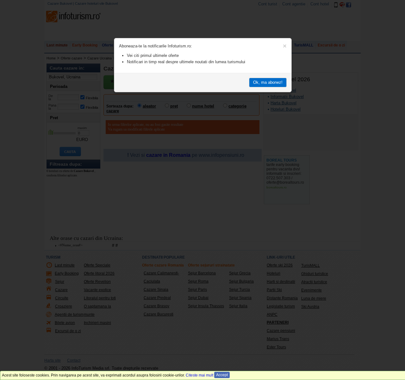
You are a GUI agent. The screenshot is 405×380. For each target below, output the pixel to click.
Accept (222, 375)
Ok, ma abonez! (268, 82)
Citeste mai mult (199, 375)
